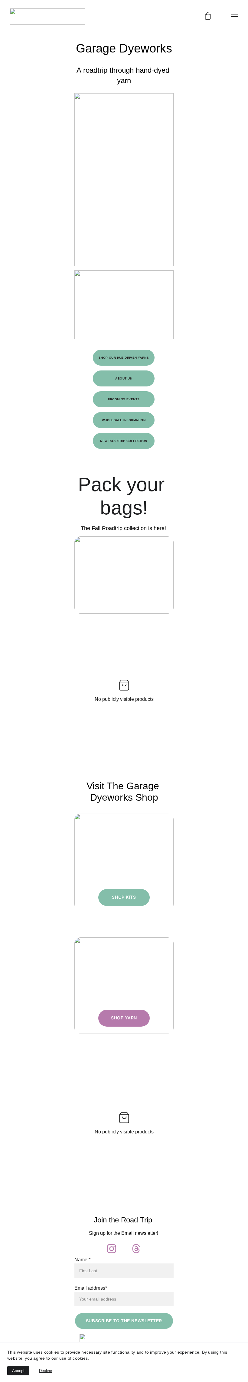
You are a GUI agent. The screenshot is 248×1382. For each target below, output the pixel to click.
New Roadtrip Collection (123, 441)
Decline (45, 1370)
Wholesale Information (123, 420)
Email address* (90, 1288)
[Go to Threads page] (136, 1248)
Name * (82, 1259)
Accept (18, 1370)
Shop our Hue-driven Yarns (124, 357)
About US (123, 378)
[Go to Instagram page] (111, 1248)
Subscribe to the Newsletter (124, 1320)
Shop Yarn (124, 1017)
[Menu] (234, 16)
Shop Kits (124, 897)
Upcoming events (124, 399)
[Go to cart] (208, 16)
